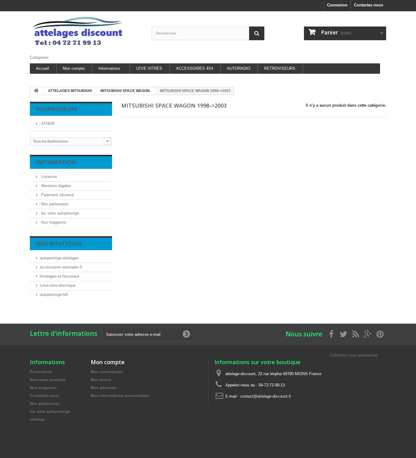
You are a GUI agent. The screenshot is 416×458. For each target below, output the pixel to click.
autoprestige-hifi (54, 294)
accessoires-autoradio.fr (61, 267)
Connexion (337, 5)
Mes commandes (107, 372)
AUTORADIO (238, 68)
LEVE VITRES (149, 68)
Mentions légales (55, 185)
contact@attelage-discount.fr (265, 396)
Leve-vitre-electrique (58, 285)
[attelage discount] (86, 31)
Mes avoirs (101, 380)
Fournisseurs (56, 109)
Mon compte (74, 68)
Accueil (42, 68)
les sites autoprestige (59, 213)
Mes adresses (103, 387)
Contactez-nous (368, 5)
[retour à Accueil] (36, 91)
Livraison (48, 176)
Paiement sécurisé (57, 195)
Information (56, 162)
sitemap (37, 419)
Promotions (41, 372)
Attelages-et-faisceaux (59, 276)
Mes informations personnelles (120, 395)
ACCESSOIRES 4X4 (194, 68)
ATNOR (47, 123)
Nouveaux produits (47, 380)
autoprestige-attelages (59, 258)
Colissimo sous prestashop (354, 355)
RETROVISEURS (279, 68)
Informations (109, 68)
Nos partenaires (54, 204)
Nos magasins (53, 222)
